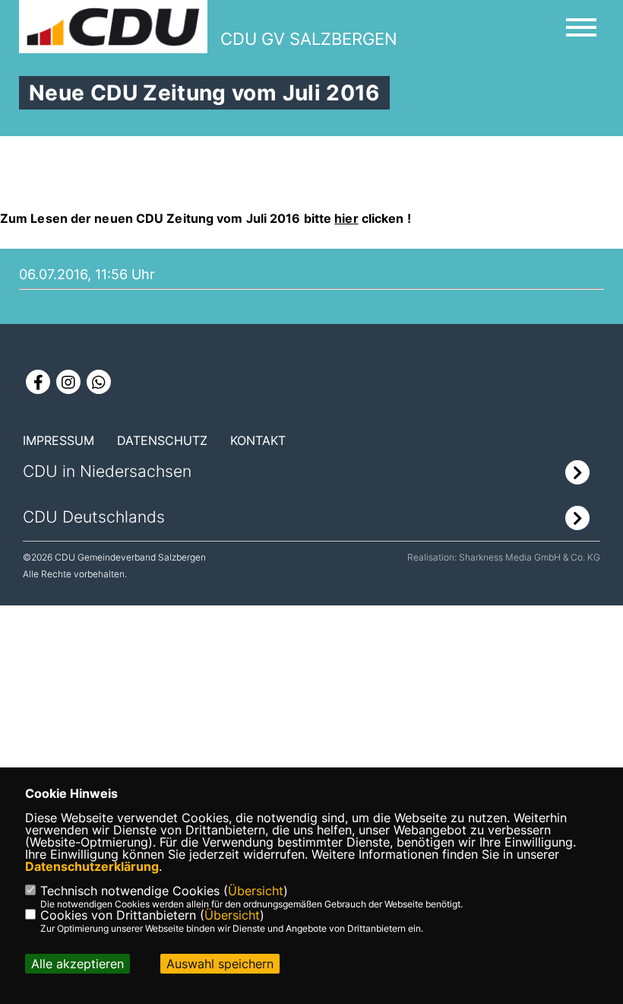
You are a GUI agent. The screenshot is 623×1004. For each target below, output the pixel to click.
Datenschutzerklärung (92, 866)
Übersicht (255, 890)
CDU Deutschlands (94, 516)
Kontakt (258, 440)
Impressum (58, 440)
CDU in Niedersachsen (107, 471)
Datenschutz (162, 440)
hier (346, 218)
